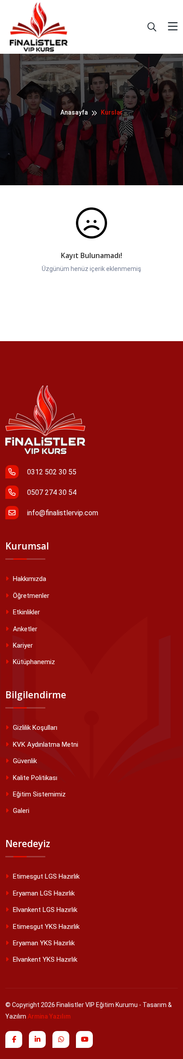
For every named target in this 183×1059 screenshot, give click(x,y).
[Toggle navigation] (173, 26)
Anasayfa (74, 112)
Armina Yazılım (49, 1016)
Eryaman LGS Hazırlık (43, 893)
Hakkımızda (28, 579)
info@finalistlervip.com (61, 513)
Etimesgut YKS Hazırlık (45, 927)
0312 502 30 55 (50, 472)
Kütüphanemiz (33, 662)
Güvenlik (24, 761)
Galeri (20, 811)
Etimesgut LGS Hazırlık (45, 876)
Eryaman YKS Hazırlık (43, 943)
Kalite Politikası (34, 778)
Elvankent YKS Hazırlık (44, 959)
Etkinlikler (25, 612)
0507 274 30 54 (50, 492)
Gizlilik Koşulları (34, 728)
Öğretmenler (30, 596)
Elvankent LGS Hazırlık (44, 910)
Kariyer (22, 645)
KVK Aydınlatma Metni (44, 744)
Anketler (24, 629)
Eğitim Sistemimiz (38, 794)
